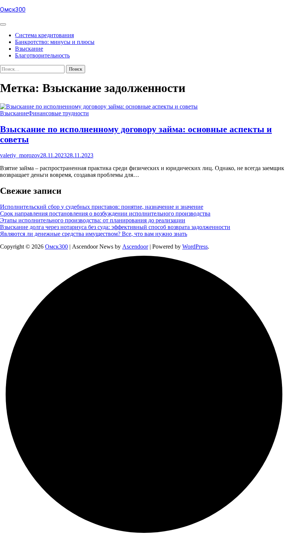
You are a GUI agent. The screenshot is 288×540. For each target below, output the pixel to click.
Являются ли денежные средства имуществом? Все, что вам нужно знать (93, 234)
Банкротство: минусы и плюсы (54, 42)
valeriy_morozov (20, 155)
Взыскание (29, 48)
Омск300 (13, 9)
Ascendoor (135, 246)
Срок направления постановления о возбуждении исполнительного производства (105, 213)
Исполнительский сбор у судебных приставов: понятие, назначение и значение (101, 207)
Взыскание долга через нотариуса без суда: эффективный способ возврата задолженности (115, 227)
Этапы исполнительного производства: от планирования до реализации (92, 220)
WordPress (195, 246)
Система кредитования (44, 35)
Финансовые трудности (58, 113)
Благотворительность (42, 55)
